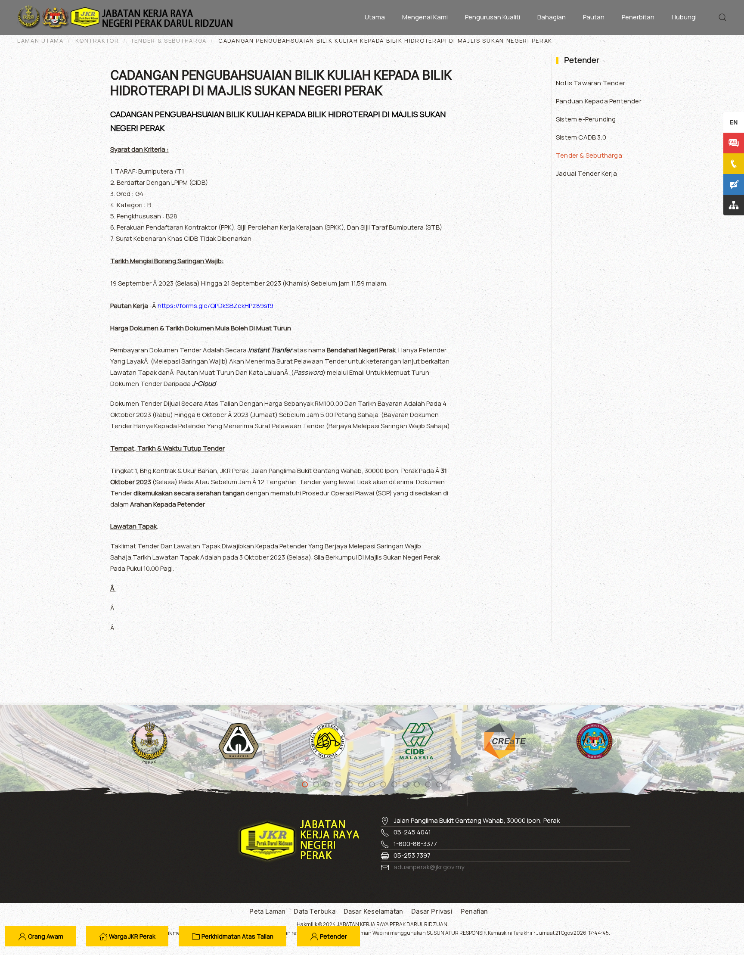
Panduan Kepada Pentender (599, 101)
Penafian (474, 911)
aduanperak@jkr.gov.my (429, 866)
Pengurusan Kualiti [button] (492, 17)
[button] (722, 17)
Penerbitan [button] (638, 17)
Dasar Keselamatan (373, 911)
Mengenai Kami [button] (425, 17)
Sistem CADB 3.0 (581, 137)
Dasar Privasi (432, 911)
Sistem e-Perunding (586, 119)
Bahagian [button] (551, 17)
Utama (375, 17)
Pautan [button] (593, 17)
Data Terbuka (314, 911)
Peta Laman (267, 911)
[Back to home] (127, 17)
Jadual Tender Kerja (586, 173)
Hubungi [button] (684, 17)
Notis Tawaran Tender (590, 82)
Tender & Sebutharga (589, 155)
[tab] (305, 784)
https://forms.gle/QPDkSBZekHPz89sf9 (215, 305)
